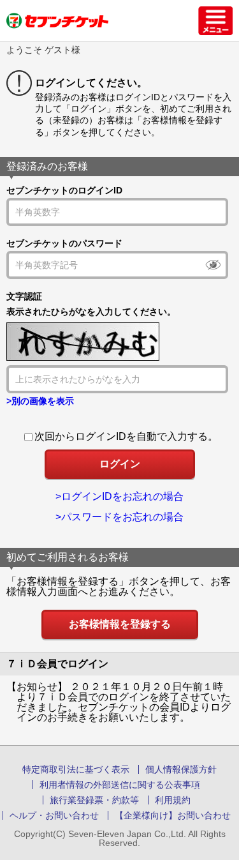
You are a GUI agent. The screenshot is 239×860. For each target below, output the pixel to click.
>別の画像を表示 (40, 401)
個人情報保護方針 (181, 769)
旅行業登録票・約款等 (94, 800)
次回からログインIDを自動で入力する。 (126, 435)
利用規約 (173, 800)
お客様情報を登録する (120, 624)
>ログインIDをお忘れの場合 (119, 496)
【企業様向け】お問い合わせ (173, 815)
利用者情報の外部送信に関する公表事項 (120, 785)
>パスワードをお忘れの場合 (119, 516)
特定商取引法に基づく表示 (75, 769)
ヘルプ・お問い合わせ (54, 815)
